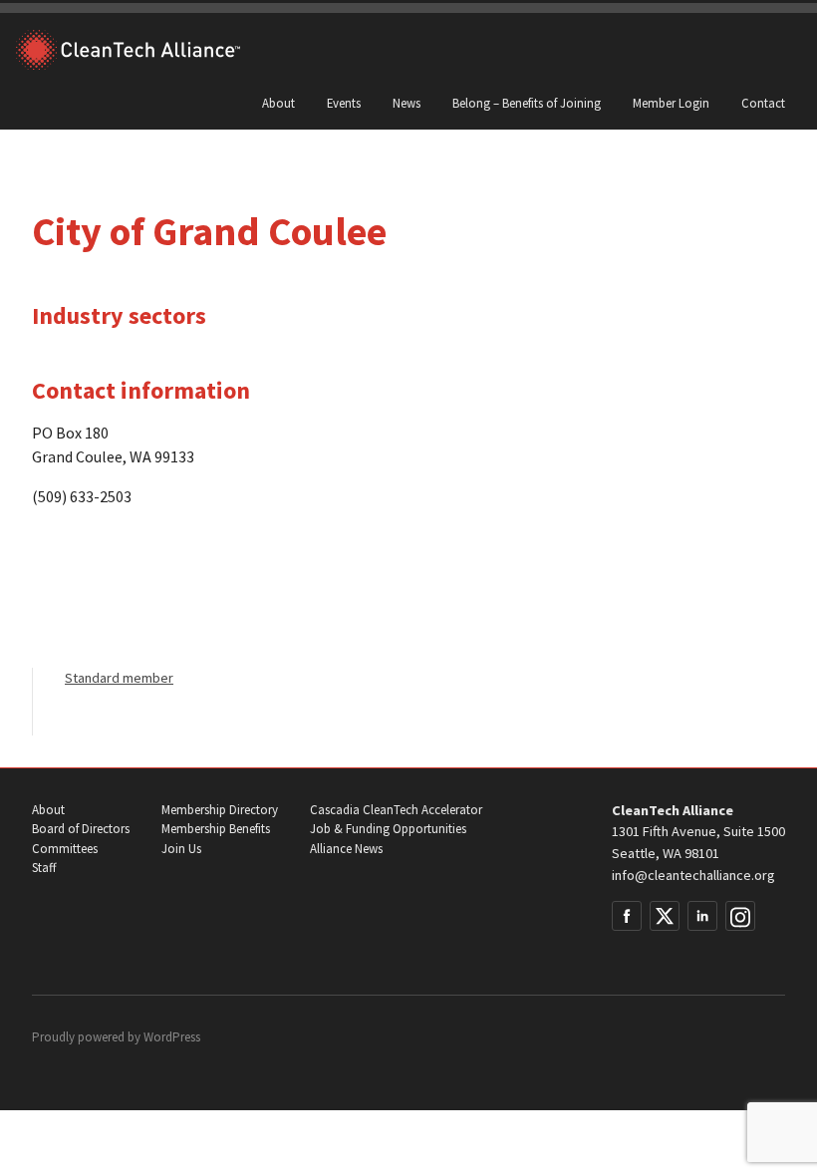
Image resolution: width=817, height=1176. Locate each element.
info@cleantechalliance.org (693, 875)
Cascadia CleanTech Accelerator (396, 809)
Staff (44, 867)
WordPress (171, 1037)
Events (344, 103)
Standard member (119, 678)
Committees (65, 848)
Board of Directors (81, 828)
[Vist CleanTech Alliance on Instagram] (740, 916)
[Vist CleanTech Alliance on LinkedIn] (702, 916)
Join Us (181, 848)
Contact (763, 103)
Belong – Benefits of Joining (526, 103)
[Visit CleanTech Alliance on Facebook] (627, 916)
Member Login (671, 103)
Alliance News (346, 848)
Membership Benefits (215, 828)
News (406, 103)
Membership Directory (219, 809)
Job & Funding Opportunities (388, 828)
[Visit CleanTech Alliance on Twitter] (665, 916)
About (278, 103)
